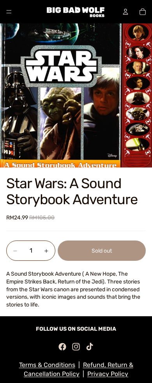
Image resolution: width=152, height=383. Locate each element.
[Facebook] (62, 346)
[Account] (125, 11)
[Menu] (9, 12)
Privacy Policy (107, 374)
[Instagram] (76, 346)
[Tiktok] (89, 346)
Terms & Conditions (47, 365)
